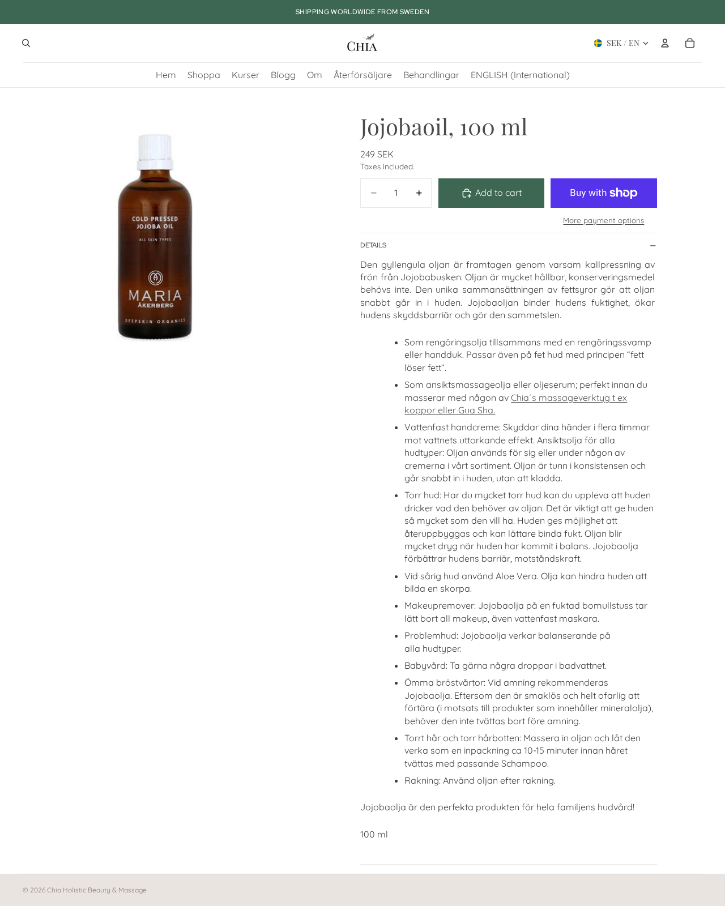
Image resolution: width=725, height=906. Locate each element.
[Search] (26, 43)
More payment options (603, 220)
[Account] (664, 43)
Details (373, 245)
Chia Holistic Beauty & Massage (97, 890)
